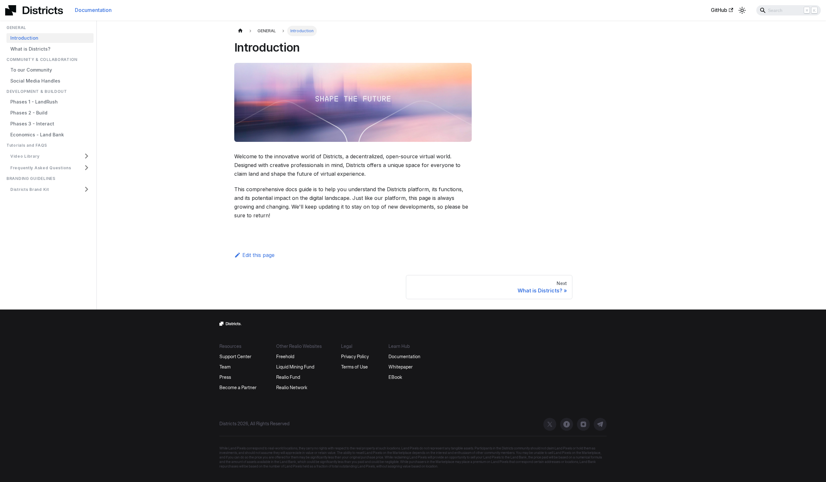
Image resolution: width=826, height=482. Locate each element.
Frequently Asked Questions (40, 167)
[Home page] (240, 31)
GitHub (719, 10)
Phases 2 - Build (28, 112)
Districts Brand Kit (29, 189)
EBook (395, 378)
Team (225, 367)
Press (225, 378)
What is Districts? (30, 49)
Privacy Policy (355, 357)
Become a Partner (238, 388)
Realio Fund (288, 378)
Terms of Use (354, 367)
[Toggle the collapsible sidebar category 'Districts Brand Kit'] (86, 189)
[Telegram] (600, 424)
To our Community (31, 70)
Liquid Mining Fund (295, 367)
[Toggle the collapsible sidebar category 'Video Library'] (86, 156)
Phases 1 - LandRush (34, 101)
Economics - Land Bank (37, 134)
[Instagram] (583, 424)
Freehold (285, 357)
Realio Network (291, 388)
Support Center (235, 357)
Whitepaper (400, 367)
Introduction (24, 38)
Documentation (93, 10)
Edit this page (258, 255)
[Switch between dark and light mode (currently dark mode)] (742, 10)
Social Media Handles (35, 81)
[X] (549, 424)
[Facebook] (566, 424)
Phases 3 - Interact (32, 123)
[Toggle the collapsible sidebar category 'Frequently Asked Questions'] (86, 167)
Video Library (24, 156)
